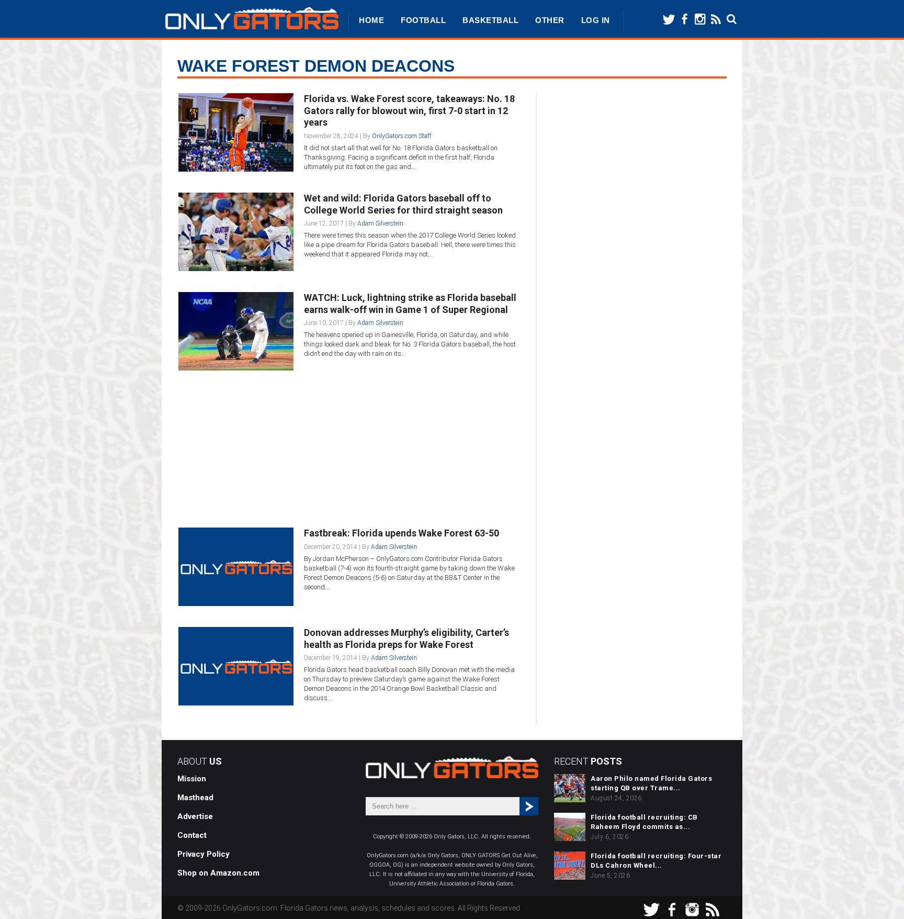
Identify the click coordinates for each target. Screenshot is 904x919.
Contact (192, 835)
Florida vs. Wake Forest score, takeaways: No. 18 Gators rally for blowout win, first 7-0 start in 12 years (409, 110)
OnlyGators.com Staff (402, 136)
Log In (595, 20)
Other (549, 20)
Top (879, 894)
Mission (191, 778)
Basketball (490, 20)
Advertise (195, 816)
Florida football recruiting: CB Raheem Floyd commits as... (644, 822)
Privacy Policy (203, 854)
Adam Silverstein (380, 223)
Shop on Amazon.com (218, 873)
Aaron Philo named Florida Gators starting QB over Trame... (651, 783)
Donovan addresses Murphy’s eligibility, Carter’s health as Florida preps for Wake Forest (406, 638)
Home (371, 20)
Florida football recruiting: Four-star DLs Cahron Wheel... (656, 860)
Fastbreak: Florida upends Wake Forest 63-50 (401, 533)
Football (423, 20)
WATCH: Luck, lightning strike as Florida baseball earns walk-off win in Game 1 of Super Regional (410, 303)
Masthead (195, 797)
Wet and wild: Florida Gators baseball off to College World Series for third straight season (403, 204)
